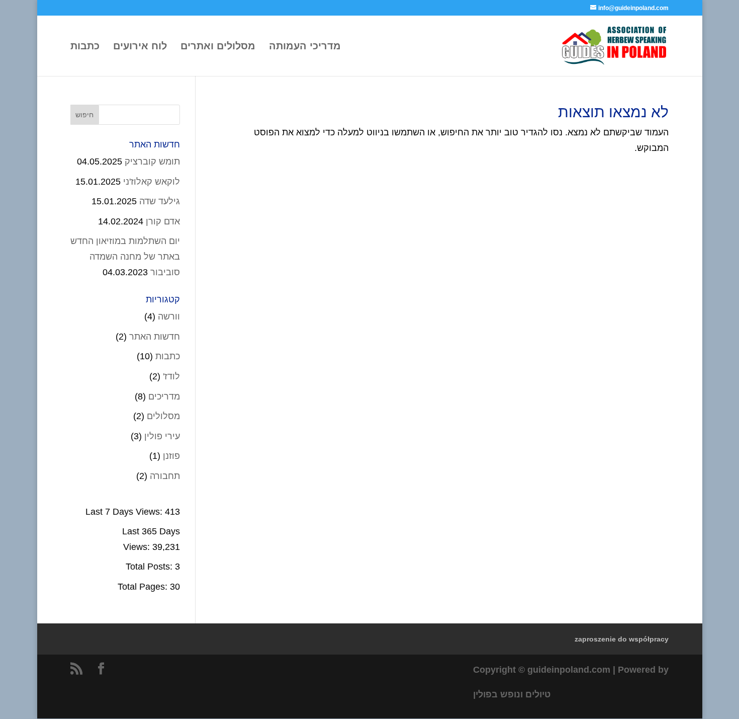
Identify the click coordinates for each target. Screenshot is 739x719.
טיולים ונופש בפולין (511, 694)
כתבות (85, 46)
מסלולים (163, 416)
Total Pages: (144, 587)
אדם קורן (163, 221)
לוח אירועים (140, 46)
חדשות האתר (154, 337)
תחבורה (165, 476)
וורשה (169, 316)
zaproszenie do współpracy (622, 639)
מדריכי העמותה (305, 46)
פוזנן (171, 456)
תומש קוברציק (152, 161)
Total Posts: (150, 567)
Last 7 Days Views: (125, 512)
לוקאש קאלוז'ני (151, 182)
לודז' (171, 376)
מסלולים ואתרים (217, 46)
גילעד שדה (159, 201)
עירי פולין (162, 436)
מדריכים (164, 396)
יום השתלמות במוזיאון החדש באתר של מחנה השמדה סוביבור (125, 256)
